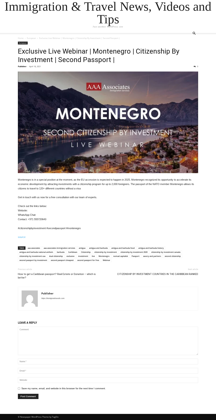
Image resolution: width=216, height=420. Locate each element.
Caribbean (72, 252)
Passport (135, 256)
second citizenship (173, 256)
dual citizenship (56, 256)
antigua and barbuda (98, 248)
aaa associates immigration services (59, 248)
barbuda (60, 252)
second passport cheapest (62, 260)
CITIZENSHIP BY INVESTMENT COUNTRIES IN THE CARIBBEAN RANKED (157, 274)
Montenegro (104, 256)
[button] (194, 33)
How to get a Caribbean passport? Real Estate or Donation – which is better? (57, 276)
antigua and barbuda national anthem (36, 252)
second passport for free (88, 260)
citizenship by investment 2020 (133, 252)
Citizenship (86, 252)
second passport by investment (33, 260)
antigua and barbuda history (151, 248)
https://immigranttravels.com (52, 298)
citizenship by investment (105, 252)
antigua (82, 248)
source (21, 237)
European (31, 38)
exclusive (70, 256)
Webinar (106, 260)
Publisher (22, 66)
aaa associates (34, 248)
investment (83, 256)
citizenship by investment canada (165, 252)
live (93, 256)
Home (21, 38)
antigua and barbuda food (123, 248)
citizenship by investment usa (32, 256)
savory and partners (152, 256)
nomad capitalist (120, 256)
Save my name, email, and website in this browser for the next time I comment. (63, 388)
